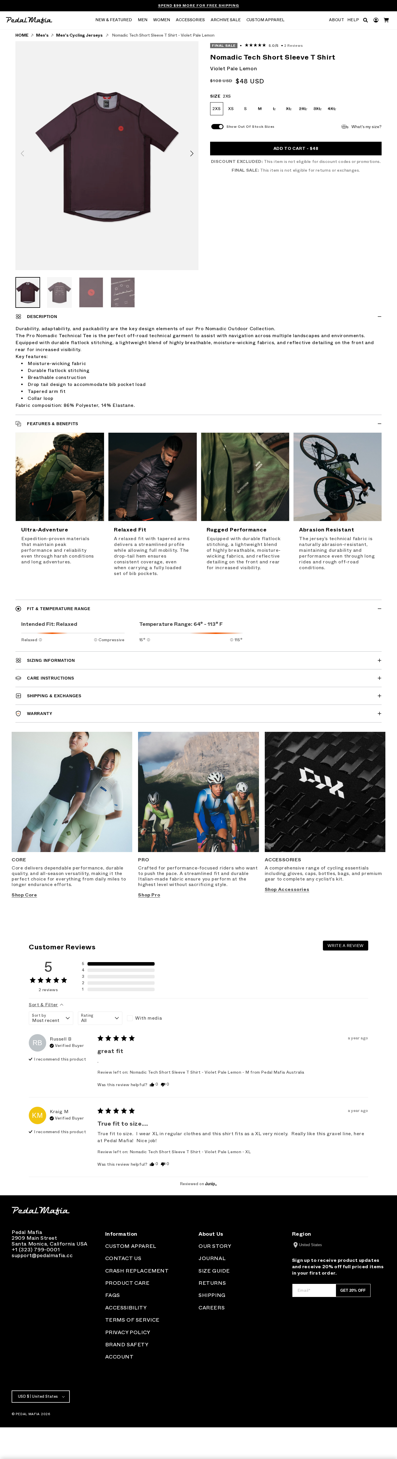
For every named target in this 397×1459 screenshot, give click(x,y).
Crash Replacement (137, 1271)
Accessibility (126, 1308)
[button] (113, 20)
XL (290, 110)
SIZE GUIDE (214, 1271)
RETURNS (212, 1283)
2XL (304, 110)
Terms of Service (132, 1320)
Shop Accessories (287, 889)
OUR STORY (215, 1246)
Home (21, 35)
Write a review (346, 945)
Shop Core (24, 895)
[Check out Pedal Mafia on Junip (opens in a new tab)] (210, 1183)
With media (148, 1018)
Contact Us (123, 1258)
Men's (42, 35)
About (336, 20)
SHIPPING (212, 1295)
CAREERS (212, 1308)
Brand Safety (127, 1344)
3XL (319, 110)
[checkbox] (149, 1018)
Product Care (127, 1283)
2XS (216, 108)
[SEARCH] (365, 20)
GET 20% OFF (353, 1290)
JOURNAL (212, 1258)
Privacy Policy (127, 1332)
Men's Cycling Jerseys (79, 35)
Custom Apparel (130, 1246)
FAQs (112, 1295)
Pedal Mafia (28, 1414)
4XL (333, 110)
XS (231, 108)
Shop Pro (149, 895)
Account (119, 1357)
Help (353, 20)
